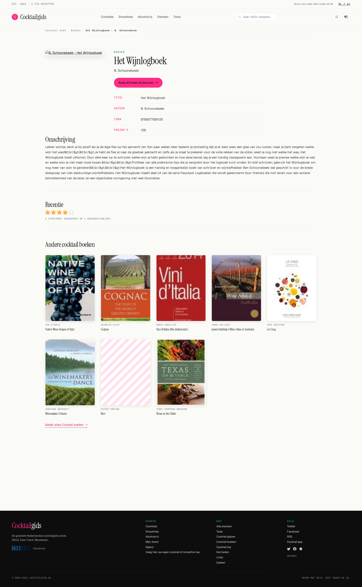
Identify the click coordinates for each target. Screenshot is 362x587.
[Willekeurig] (336, 17)
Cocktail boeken (226, 542)
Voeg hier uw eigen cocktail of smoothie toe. (173, 552)
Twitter (291, 526)
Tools (177, 17)
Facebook (293, 531)
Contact (292, 555)
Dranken (162, 17)
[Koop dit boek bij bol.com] (74, 52)
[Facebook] (294, 549)
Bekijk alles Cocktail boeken (64, 425)
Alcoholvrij (145, 17)
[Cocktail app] (301, 549)
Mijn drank (152, 542)
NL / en (344, 4)
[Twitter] (288, 549)
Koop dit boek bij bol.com (136, 82)
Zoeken (220, 562)
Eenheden (222, 552)
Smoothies (126, 17)
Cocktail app (295, 542)
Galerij (149, 547)
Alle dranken (224, 526)
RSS (289, 536)
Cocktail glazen (225, 536)
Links (219, 557)
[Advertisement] (181, 460)
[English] (346, 17)
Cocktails (107, 17)
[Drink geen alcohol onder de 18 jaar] (21, 548)
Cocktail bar (223, 547)
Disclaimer (39, 548)
